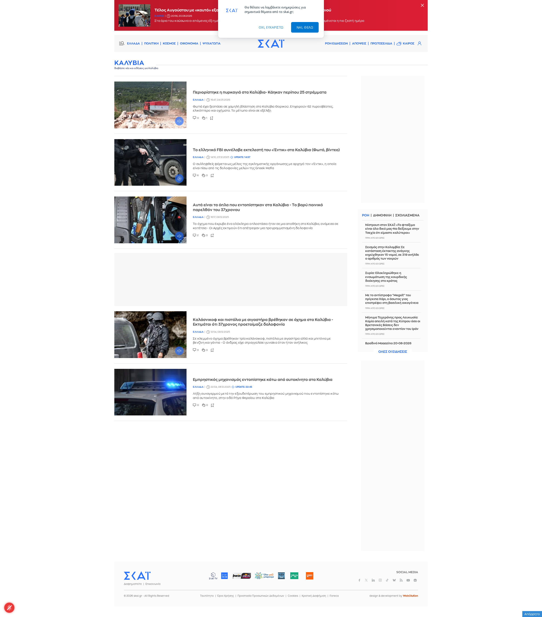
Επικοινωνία (152, 584)
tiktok (387, 580)
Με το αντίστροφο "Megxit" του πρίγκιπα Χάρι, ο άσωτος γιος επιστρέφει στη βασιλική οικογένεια (391, 299)
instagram (380, 580)
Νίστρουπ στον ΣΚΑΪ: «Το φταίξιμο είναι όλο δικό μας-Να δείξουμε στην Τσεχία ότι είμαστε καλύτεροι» (392, 228)
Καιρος (159, 16)
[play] (150, 105)
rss (401, 580)
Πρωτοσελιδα (381, 43)
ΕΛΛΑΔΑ (133, 43)
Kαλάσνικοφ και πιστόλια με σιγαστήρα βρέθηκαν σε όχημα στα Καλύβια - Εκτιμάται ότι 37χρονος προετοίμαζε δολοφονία (263, 322)
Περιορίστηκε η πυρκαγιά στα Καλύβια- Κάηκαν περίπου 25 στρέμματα (259, 92)
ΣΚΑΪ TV (213, 575)
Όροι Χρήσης (225, 596)
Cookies (293, 596)
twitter (366, 580)
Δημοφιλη (382, 215)
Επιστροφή (531, 602)
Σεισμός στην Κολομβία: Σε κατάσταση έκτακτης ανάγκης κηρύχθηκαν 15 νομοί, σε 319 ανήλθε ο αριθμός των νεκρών (392, 253)
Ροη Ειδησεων (336, 43)
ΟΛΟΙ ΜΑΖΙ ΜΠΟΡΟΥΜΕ (261, 577)
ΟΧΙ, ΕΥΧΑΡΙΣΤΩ (271, 27)
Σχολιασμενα (407, 215)
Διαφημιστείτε (133, 584)
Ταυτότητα (207, 596)
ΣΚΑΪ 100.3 (224, 575)
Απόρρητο (532, 614)
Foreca (334, 596)
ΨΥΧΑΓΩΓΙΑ (212, 43)
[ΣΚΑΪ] (271, 43)
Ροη (365, 215)
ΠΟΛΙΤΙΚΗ (151, 43)
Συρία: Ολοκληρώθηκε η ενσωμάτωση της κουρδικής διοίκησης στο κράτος (386, 276)
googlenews (415, 580)
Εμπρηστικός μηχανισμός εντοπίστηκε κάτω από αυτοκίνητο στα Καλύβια (262, 380)
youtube (408, 580)
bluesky (394, 580)
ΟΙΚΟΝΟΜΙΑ (189, 43)
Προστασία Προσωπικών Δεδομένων (261, 596)
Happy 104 (309, 575)
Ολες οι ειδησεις (392, 351)
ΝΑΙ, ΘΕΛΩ (305, 27)
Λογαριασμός (419, 43)
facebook (359, 580)
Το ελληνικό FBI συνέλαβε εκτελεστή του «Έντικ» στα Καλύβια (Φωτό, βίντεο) (266, 150)
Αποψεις (359, 43)
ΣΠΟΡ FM (241, 575)
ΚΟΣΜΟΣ (169, 43)
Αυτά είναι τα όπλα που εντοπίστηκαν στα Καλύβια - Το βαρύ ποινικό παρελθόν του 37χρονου (258, 207)
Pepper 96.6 (281, 575)
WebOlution (410, 596)
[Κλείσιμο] (422, 5)
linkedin (373, 580)
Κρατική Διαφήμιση (314, 596)
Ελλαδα (198, 100)
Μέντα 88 (294, 575)
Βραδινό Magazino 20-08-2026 (388, 343)
